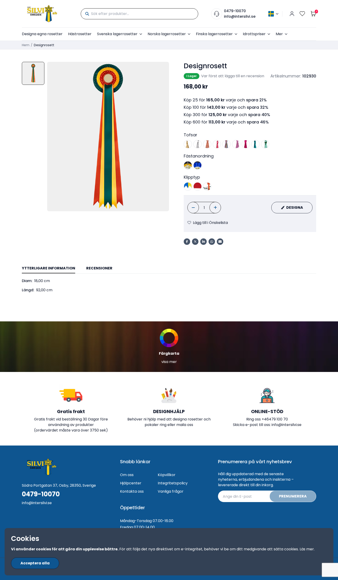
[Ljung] (236, 144)
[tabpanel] (169, 285)
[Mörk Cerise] (246, 144)
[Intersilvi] (42, 13)
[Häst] (188, 165)
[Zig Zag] (197, 186)
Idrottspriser (254, 34)
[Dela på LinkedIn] (203, 241)
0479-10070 (235, 11)
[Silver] (197, 144)
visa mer (169, 361)
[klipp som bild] (207, 186)
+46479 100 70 (275, 419)
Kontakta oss (132, 491)
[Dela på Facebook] (187, 241)
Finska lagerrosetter (214, 34)
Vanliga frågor (170, 491)
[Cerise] (217, 144)
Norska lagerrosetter (167, 34)
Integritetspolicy (173, 483)
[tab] (48, 268)
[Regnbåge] (226, 144)
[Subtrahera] (193, 207)
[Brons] (207, 144)
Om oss (127, 474)
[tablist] (169, 269)
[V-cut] (188, 186)
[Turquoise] (255, 144)
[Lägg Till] (215, 207)
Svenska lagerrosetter (117, 34)
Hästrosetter (80, 34)
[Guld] (188, 144)
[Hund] (197, 165)
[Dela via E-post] (220, 241)
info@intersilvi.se (239, 16)
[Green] (265, 144)
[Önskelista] (302, 13)
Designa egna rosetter (42, 34)
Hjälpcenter (130, 483)
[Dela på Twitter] (195, 241)
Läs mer (307, 549)
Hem (25, 45)
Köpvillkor (166, 474)
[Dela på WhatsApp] (212, 241)
